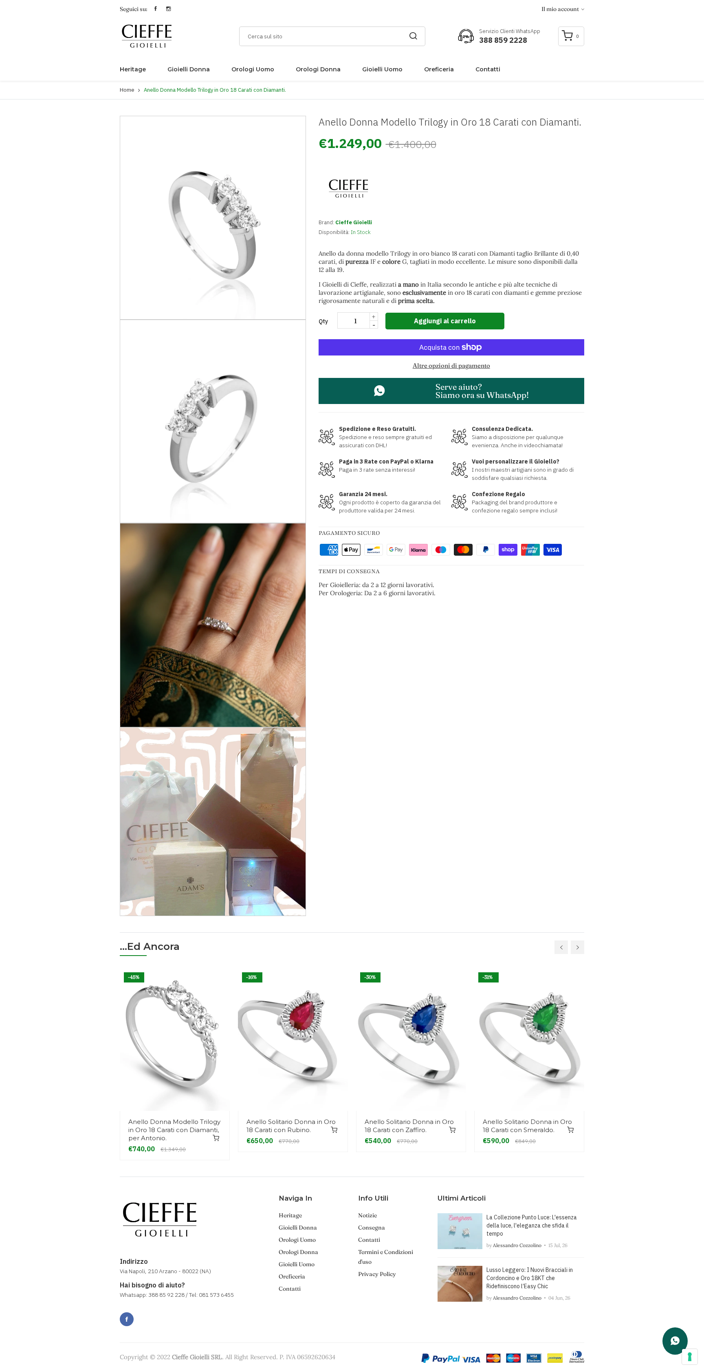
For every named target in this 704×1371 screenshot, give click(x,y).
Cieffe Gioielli (353, 222)
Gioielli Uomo (382, 69)
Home (127, 89)
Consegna (371, 1227)
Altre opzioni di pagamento (451, 365)
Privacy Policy (377, 1274)
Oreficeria (439, 69)
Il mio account (560, 9)
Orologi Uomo (252, 69)
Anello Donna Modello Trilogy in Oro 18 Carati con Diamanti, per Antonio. (174, 1130)
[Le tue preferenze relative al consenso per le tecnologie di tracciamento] (689, 1356)
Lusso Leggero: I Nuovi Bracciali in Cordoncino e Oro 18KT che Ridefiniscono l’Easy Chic (529, 1278)
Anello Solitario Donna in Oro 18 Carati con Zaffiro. (409, 1126)
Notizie (367, 1215)
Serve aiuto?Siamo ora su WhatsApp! (482, 391)
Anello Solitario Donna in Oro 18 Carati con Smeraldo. (527, 1126)
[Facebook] (127, 1319)
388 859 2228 (503, 40)
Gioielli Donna (188, 69)
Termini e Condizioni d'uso (385, 1256)
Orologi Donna (318, 69)
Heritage (133, 69)
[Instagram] (145, 1315)
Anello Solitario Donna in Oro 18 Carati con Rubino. (291, 1126)
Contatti (487, 69)
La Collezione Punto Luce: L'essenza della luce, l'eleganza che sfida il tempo (531, 1225)
